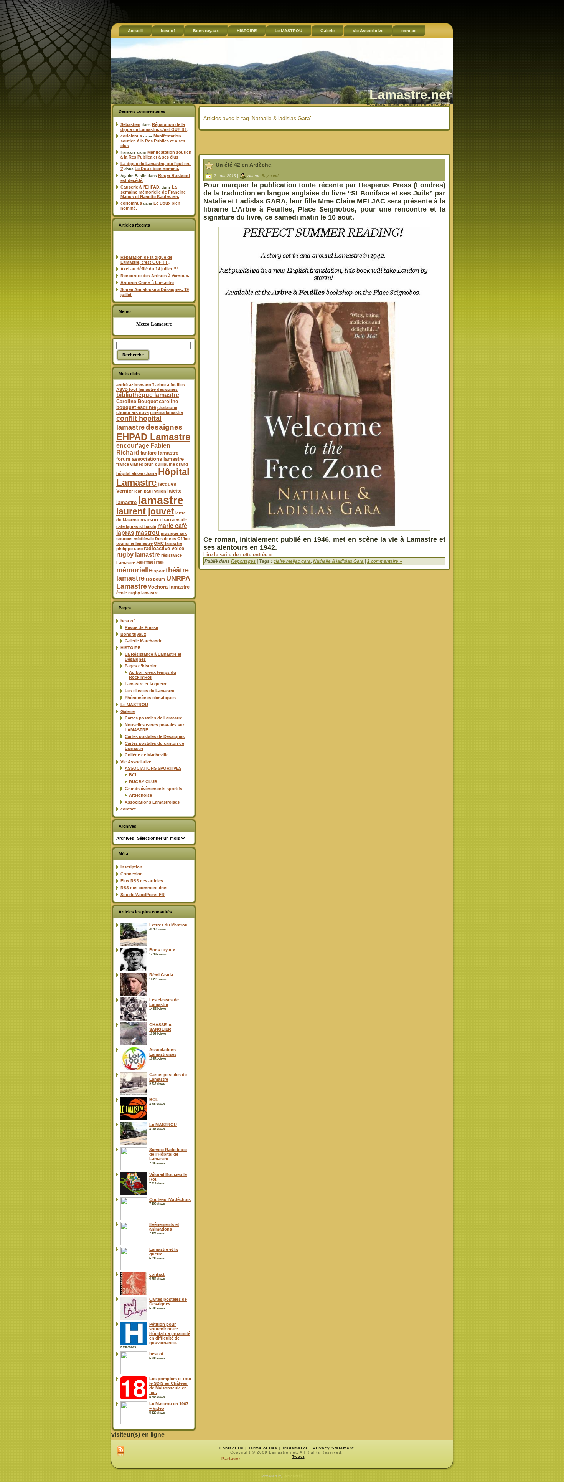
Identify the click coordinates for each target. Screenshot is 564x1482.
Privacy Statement (333, 1448)
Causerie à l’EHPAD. (140, 187)
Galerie (127, 711)
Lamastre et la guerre (146, 683)
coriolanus (131, 136)
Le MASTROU (134, 704)
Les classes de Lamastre (149, 690)
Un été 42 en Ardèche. (244, 165)
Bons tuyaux (133, 634)
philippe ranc (129, 548)
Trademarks (295, 1448)
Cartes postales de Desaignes (155, 736)
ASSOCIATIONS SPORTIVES (153, 768)
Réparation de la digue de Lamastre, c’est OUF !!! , (154, 127)
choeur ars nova (132, 412)
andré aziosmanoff (135, 384)
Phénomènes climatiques (150, 697)
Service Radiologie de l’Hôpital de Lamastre (168, 1154)
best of (127, 621)
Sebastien (130, 124)
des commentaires (143, 887)
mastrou (147, 532)
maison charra (157, 520)
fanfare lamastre (159, 453)
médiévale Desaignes (155, 538)
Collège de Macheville (146, 755)
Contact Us (231, 1448)
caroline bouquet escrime (147, 404)
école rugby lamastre (137, 592)
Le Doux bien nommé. (157, 168)
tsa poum (155, 579)
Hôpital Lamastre (153, 477)
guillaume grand (171, 464)
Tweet (298, 1456)
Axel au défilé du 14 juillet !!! (149, 268)
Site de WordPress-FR (142, 894)
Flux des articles (141, 880)
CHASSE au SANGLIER (161, 1027)
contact (128, 809)
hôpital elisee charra (136, 473)
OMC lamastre (168, 543)
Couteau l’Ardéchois (170, 1199)
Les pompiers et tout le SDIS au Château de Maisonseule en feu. (170, 1385)
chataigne (167, 407)
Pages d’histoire (141, 665)
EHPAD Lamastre (153, 437)
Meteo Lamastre (154, 324)
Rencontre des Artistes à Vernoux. (154, 275)
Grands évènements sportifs (153, 788)
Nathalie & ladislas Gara (338, 561)
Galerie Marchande (143, 640)
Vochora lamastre (169, 587)
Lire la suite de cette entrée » (237, 554)
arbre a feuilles (170, 384)
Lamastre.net (409, 94)
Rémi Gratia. (161, 975)
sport (159, 571)
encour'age (132, 445)
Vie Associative (135, 761)
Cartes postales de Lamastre (153, 718)
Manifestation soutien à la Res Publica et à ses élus (152, 141)
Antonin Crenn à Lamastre (147, 282)
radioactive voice (164, 548)
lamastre (160, 500)
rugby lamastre (138, 554)
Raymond (270, 175)
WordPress (293, 1476)
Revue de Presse (141, 627)
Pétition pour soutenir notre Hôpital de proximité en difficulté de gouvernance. (169, 1333)
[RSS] (120, 1451)
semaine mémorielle (140, 566)
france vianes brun (135, 464)
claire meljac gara (292, 561)
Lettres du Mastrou (168, 925)
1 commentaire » (384, 561)
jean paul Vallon (150, 491)
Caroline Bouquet (137, 401)
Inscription (131, 867)
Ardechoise (140, 795)
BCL (133, 774)
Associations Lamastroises (152, 802)
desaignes (164, 427)
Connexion (131, 874)
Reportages (243, 561)
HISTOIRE (130, 647)
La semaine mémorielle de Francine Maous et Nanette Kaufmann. (153, 192)
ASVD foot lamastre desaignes (147, 389)
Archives (125, 838)
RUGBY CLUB (143, 781)
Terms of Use (262, 1448)
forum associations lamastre (150, 459)
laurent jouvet (145, 511)
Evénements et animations (164, 1226)
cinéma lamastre (166, 412)
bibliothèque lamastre (147, 395)
